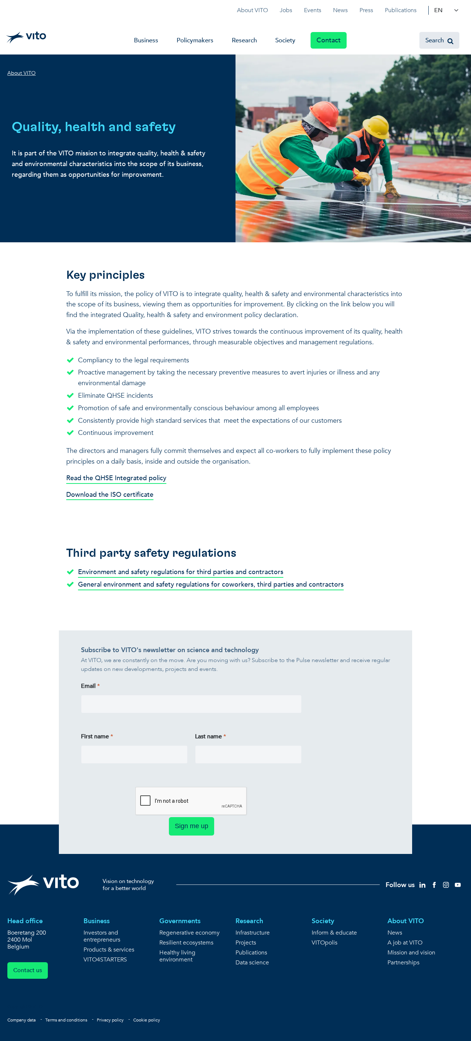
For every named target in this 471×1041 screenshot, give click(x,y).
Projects (246, 942)
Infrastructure (253, 932)
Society (285, 40)
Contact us (27, 970)
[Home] (26, 37)
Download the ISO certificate (109, 494)
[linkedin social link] (422, 884)
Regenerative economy (189, 932)
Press (366, 10)
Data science (252, 962)
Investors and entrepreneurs (102, 936)
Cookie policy (146, 1020)
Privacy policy (110, 1020)
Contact (328, 40)
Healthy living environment (177, 956)
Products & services (109, 949)
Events (312, 10)
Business (146, 40)
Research (244, 40)
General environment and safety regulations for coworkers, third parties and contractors (211, 584)
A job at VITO (404, 942)
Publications (401, 10)
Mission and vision (411, 952)
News (340, 10)
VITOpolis (324, 942)
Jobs (286, 10)
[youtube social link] (458, 884)
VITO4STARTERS (105, 959)
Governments (180, 921)
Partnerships (403, 962)
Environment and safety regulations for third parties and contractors (180, 572)
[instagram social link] (446, 884)
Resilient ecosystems (186, 942)
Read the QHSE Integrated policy (116, 478)
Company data (21, 1020)
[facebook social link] (434, 884)
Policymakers (195, 40)
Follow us (400, 885)
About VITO (252, 10)
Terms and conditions (66, 1020)
